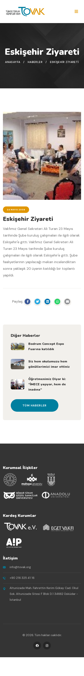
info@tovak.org (20, 567)
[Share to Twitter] (37, 302)
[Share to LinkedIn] (47, 302)
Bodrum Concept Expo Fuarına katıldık (46, 346)
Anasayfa (12, 62)
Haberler (35, 62)
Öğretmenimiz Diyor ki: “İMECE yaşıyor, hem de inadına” (47, 384)
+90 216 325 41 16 (22, 578)
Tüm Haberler (34, 405)
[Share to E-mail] (67, 302)
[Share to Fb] (27, 302)
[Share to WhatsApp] (57, 302)
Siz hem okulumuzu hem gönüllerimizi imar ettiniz (49, 364)
